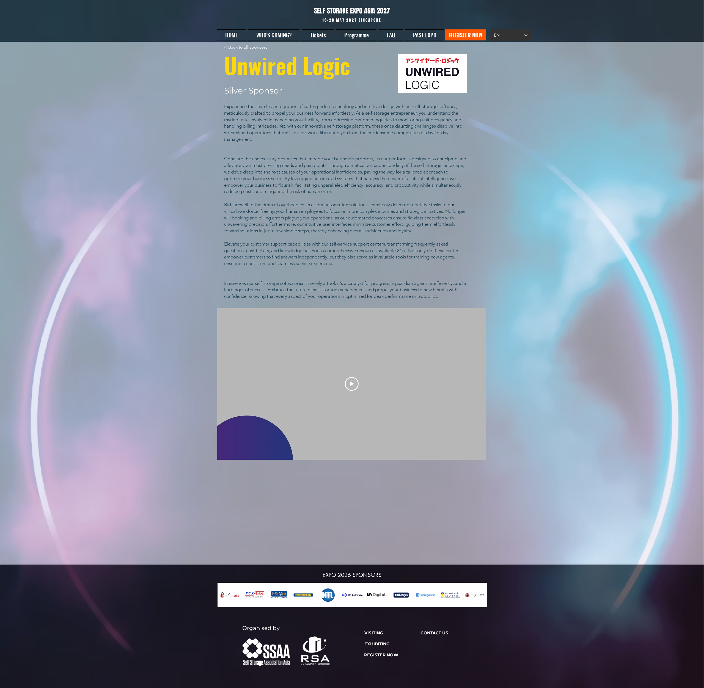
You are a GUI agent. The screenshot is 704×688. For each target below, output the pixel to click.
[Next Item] (474, 595)
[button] (274, 34)
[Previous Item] (229, 595)
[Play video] (352, 384)
